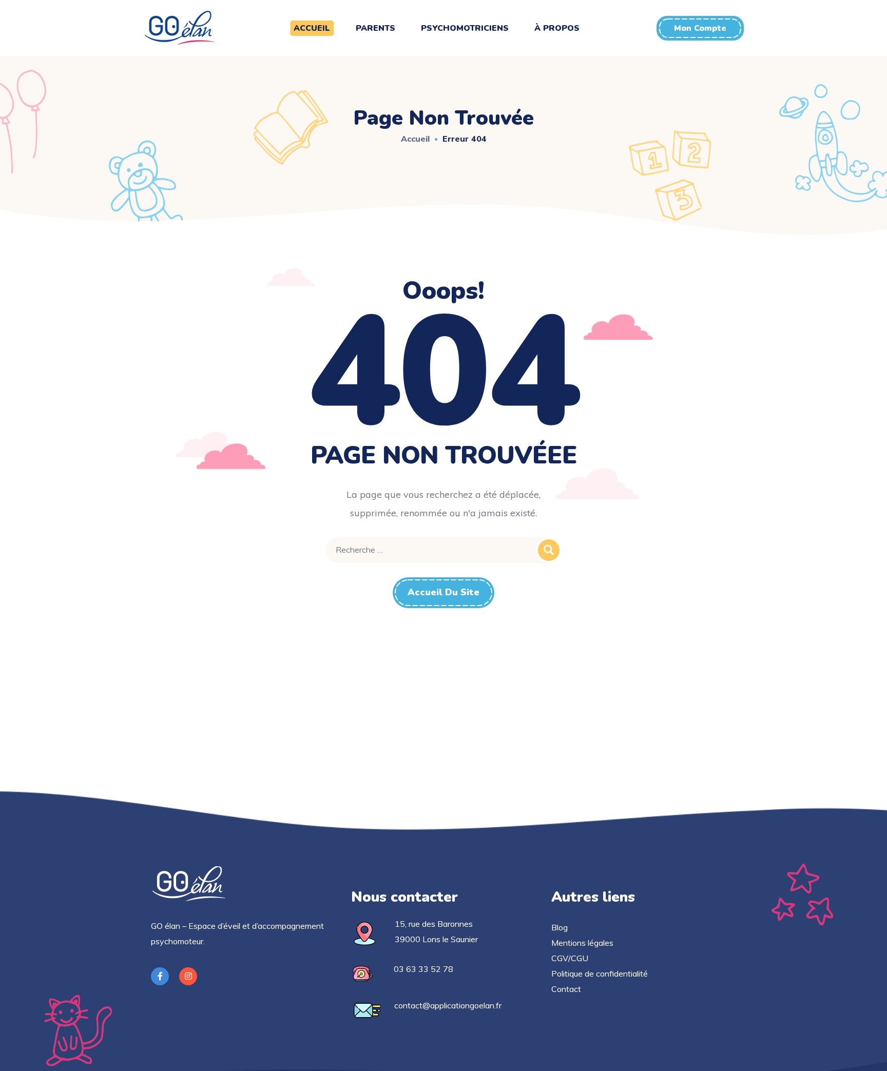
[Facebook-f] (160, 976)
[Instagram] (188, 976)
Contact (566, 989)
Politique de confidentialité (599, 973)
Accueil (415, 138)
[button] (700, 28)
